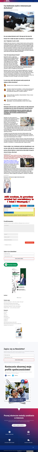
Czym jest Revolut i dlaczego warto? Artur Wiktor (12, 304)
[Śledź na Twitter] (13, 375)
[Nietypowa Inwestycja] (19, 292)
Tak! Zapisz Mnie (19, 258)
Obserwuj (9, 375)
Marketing (5, 316)
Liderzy (5, 314)
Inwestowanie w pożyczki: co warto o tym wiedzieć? (12, 306)
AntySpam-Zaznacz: (8, 244)
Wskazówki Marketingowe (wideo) (9, 322)
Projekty (5, 320)
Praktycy (5, 319)
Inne (4, 313)
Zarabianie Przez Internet (8, 325)
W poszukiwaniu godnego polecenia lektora (11, 303)
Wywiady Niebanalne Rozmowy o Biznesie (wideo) (12, 323)
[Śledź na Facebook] (6, 375)
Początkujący (6, 317)
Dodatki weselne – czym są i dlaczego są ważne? (12, 307)
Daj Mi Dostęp (9, 212)
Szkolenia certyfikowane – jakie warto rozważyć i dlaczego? (13, 301)
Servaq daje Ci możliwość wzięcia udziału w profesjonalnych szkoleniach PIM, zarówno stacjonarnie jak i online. (11, 161)
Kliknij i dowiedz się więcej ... (19, 425)
